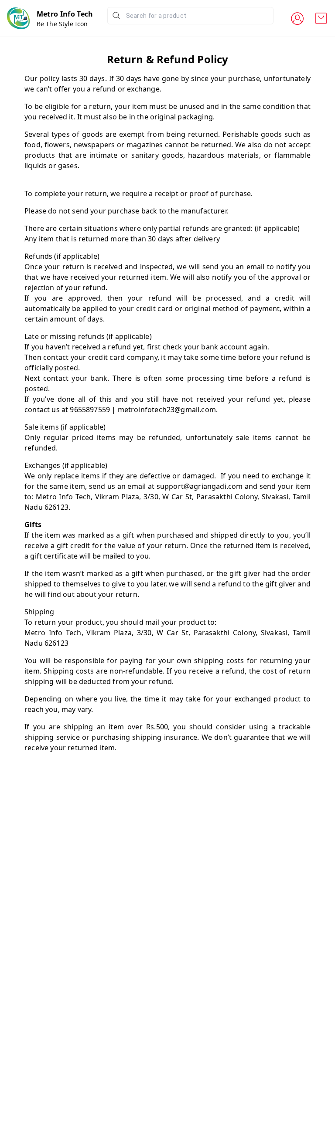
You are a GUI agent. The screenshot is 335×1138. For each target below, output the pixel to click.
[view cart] (321, 18)
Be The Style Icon (62, 24)
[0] (321, 18)
